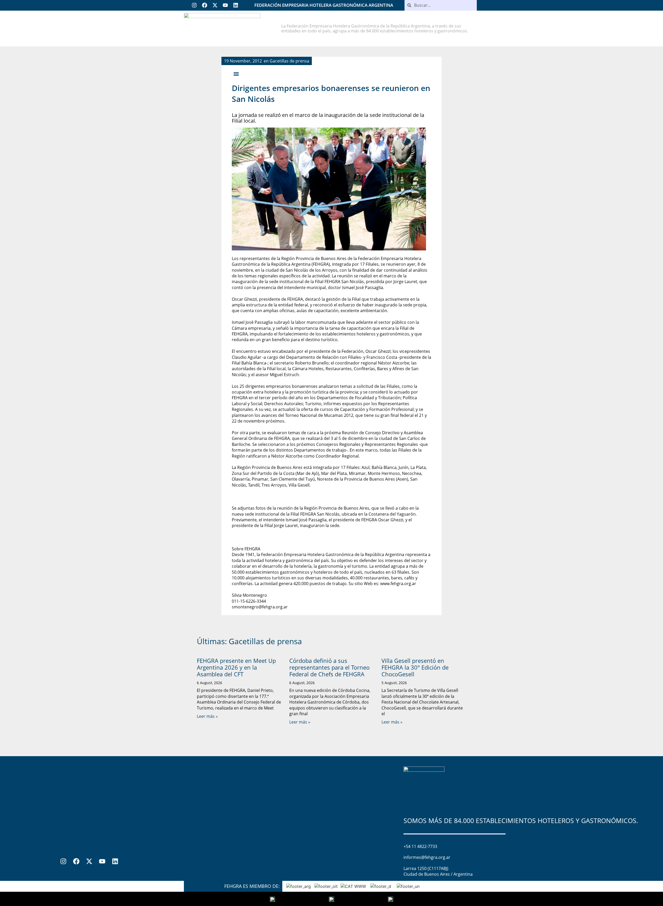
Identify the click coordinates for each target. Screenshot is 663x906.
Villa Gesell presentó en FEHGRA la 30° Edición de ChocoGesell (415, 667)
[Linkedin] (235, 5)
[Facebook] (204, 5)
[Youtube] (225, 5)
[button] (236, 74)
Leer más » (207, 716)
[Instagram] (194, 5)
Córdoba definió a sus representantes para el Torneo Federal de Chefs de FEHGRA (329, 667)
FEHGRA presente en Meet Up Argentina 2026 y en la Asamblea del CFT (236, 667)
